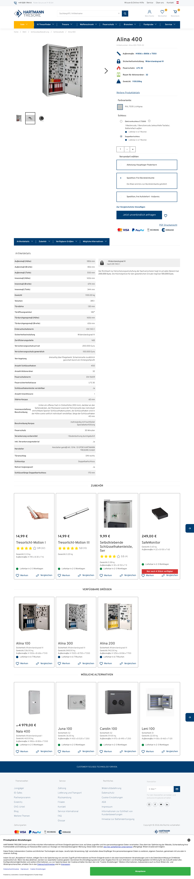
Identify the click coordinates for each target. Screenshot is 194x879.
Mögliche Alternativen (93, 241)
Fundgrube (148, 24)
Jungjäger (19, 788)
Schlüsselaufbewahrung (40, 32)
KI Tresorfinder (44, 24)
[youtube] (161, 804)
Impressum (107, 806)
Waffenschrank (87, 24)
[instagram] (149, 804)
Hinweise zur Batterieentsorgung (118, 819)
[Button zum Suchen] (125, 14)
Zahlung (62, 788)
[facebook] (155, 804)
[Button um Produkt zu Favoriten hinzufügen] (165, 216)
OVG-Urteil (19, 806)
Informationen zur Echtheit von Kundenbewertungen (117, 813)
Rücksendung (64, 797)
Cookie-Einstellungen (112, 797)
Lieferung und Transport (70, 793)
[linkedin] (167, 804)
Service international (68, 811)
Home (16, 32)
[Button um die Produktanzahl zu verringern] (127, 149)
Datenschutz (108, 793)
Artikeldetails (23, 241)
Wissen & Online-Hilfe (134, 3)
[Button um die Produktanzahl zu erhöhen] (132, 149)
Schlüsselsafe (58, 32)
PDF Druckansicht (168, 225)
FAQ (60, 816)
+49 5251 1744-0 (25, 3)
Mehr (25, 32)
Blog (16, 811)
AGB (104, 802)
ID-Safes (18, 793)
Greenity (18, 802)
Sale (22, 24)
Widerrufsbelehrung (111, 788)
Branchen (128, 24)
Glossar (61, 820)
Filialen (61, 802)
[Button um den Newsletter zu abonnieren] (177, 789)
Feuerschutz (108, 24)
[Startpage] (29, 14)
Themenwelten (21, 781)
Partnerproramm (22, 797)
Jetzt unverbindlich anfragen (139, 215)
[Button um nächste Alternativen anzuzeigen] (189, 528)
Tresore (65, 24)
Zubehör (43, 241)
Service (150, 3)
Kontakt (170, 3)
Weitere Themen (22, 816)
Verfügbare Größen (65, 241)
